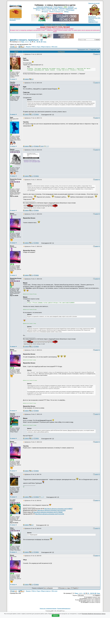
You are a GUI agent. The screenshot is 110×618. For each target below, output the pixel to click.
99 (39, 41)
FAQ (75, 8)
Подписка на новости (39, 8)
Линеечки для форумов (66, 8)
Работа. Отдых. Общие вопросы (41, 46)
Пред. (22, 41)
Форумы (28, 46)
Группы (55, 10)
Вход (66, 11)
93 (34, 41)
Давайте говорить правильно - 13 (26, 40)
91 (30, 41)
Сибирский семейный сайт (44, 7)
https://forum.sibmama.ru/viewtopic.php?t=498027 (58, 508)
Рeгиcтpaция (70, 10)
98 (37, 41)
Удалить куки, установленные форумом (48, 608)
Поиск (39, 10)
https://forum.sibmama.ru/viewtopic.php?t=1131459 (49, 514)
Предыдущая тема (83, 49)
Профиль (45, 11)
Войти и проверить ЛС (57, 11)
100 (42, 41)
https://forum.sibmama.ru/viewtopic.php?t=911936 (51, 510)
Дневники (71, 7)
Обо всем (54, 46)
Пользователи (47, 10)
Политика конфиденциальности (63, 608)
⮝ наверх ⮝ (13, 79)
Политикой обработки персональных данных (93, 613)
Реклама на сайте (52, 8)
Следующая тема (94, 49)
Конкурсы (62, 10)
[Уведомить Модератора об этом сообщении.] (99, 54)
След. (44, 41)
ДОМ (65, 7)
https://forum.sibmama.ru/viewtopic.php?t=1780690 (48, 512)
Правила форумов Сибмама (55, 13)
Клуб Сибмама (58, 7)
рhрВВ (51, 611)
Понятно (55, 615)
